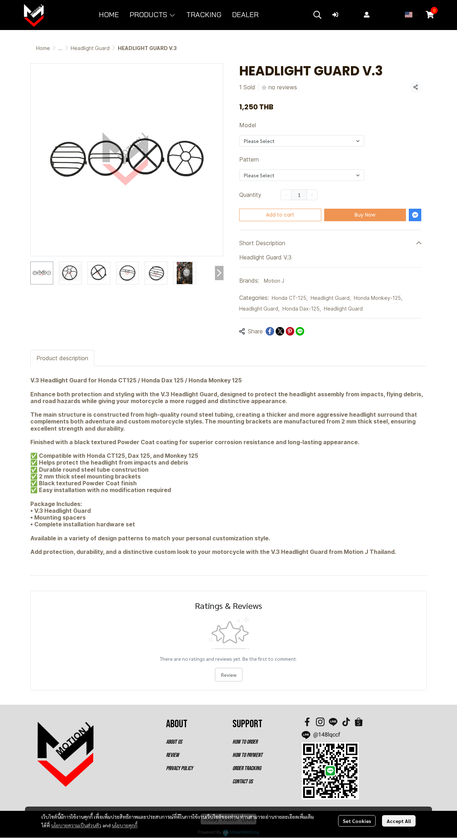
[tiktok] (346, 722)
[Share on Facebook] (270, 331)
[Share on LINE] (300, 331)
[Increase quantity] (312, 195)
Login (349, 14)
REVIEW (172, 755)
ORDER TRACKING (246, 768)
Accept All (399, 821)
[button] (317, 15)
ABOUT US (174, 742)
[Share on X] (280, 331)
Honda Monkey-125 (378, 298)
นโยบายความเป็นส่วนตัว (76, 825)
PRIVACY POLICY (179, 768)
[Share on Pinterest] (290, 331)
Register (384, 14)
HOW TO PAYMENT (247, 755)
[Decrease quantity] (286, 195)
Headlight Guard (90, 48)
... (60, 48)
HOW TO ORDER (244, 742)
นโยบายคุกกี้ (124, 825)
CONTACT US (242, 781)
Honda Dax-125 (301, 309)
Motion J (274, 281)
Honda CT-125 (290, 298)
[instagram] (320, 722)
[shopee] (359, 722)
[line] (333, 722)
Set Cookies (357, 821)
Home (43, 48)
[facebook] (307, 722)
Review (228, 674)
